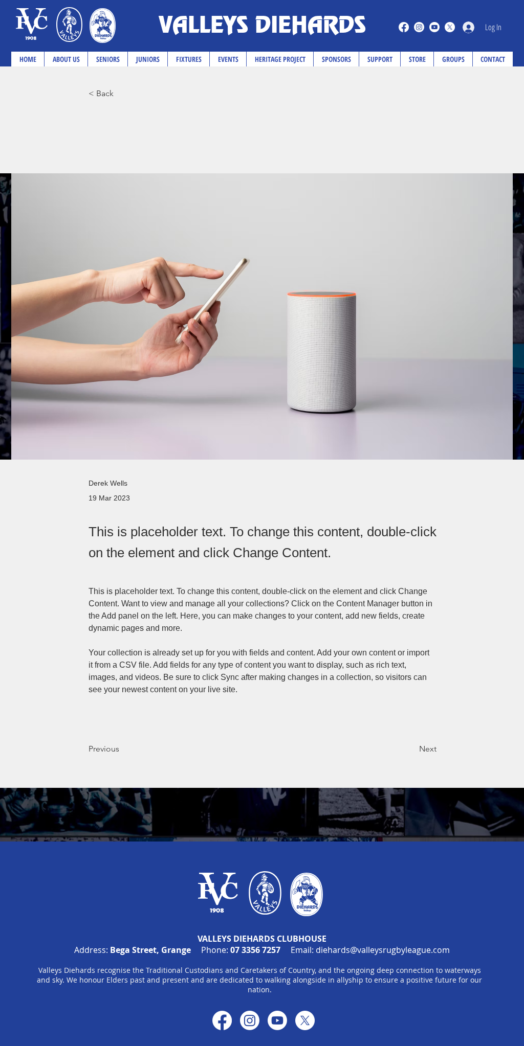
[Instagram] (419, 27)
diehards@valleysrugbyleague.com (383, 950)
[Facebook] (404, 27)
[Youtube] (434, 27)
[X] (450, 27)
